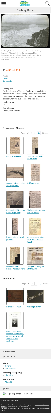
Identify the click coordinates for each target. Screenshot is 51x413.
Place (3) (8, 382)
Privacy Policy (5, 400)
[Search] (39, 133)
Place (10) (9, 375)
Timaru (8, 366)
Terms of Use (14, 400)
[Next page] (35, 133)
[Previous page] (31, 133)
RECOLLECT (4, 408)
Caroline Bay (10, 368)
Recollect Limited (30, 408)
